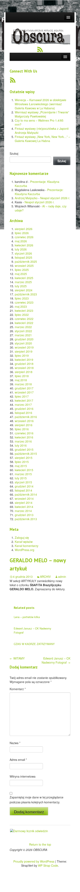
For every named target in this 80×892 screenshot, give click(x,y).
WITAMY (17, 658)
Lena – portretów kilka (27, 617)
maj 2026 (21, 241)
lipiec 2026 (22, 233)
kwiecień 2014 (24, 507)
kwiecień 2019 (24, 360)
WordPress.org (24, 550)
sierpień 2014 (23, 503)
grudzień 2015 (24, 449)
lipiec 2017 (22, 396)
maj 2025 (21, 274)
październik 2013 (26, 519)
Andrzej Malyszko (26, 198)
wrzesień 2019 (24, 347)
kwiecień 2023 (24, 311)
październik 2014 (26, 494)
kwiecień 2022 (24, 323)
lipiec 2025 (22, 270)
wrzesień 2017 (24, 392)
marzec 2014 (23, 511)
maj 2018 (21, 380)
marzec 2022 (23, 327)
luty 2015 (21, 478)
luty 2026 (21, 249)
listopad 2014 (23, 490)
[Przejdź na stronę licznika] (29, 830)
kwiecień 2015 (24, 470)
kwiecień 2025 (24, 278)
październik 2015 (26, 454)
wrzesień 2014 (24, 498)
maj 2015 (21, 466)
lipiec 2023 (22, 298)
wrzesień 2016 (24, 421)
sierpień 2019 (23, 351)
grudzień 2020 (24, 339)
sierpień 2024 (23, 290)
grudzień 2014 (24, 486)
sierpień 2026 (23, 229)
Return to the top (40, 844)
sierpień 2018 (23, 372)
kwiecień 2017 (24, 400)
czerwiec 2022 (24, 319)
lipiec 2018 (22, 376)
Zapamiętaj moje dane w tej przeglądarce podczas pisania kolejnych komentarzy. (36, 799)
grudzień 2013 (24, 515)
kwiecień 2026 (24, 245)
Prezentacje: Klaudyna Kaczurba (39, 192)
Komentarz (18, 689)
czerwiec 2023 (24, 302)
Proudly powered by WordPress (33, 861)
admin (62, 577)
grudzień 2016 (24, 409)
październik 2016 (26, 417)
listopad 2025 (23, 257)
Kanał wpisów (24, 542)
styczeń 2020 (23, 343)
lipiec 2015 (22, 462)
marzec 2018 (23, 384)
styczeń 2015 (23, 482)
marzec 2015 (23, 474)
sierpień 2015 (23, 458)
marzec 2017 (23, 404)
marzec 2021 (23, 335)
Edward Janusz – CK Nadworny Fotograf (56, 660)
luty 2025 (21, 286)
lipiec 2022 (22, 315)
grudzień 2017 (24, 388)
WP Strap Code (48, 865)
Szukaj (14, 153)
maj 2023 (21, 306)
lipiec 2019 (22, 355)
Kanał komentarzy (26, 546)
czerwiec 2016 (24, 433)
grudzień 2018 (24, 364)
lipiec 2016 (22, 429)
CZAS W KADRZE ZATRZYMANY (34, 644)
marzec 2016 (23, 441)
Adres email (18, 760)
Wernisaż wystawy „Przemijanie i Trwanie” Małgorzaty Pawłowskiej (42, 114)
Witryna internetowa (22, 776)
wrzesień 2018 (24, 368)
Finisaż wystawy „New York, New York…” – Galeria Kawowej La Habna (42, 139)
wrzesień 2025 (24, 266)
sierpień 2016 (23, 425)
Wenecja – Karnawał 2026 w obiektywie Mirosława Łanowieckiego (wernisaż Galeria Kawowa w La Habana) (40, 104)
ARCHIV (45, 577)
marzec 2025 (23, 282)
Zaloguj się (22, 537)
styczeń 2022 (23, 331)
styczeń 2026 (23, 253)
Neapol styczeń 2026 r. (55, 198)
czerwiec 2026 (24, 237)
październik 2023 (26, 294)
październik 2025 (26, 261)
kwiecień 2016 (24, 437)
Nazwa (15, 743)
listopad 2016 (23, 413)
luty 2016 (21, 445)
